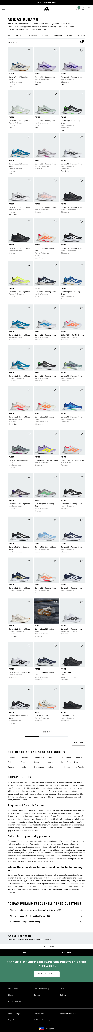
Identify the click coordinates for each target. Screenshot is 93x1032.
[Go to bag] (89, 9)
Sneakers (78, 757)
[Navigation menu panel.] (4, 9)
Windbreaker (66, 757)
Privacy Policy (39, 1014)
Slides (50, 767)
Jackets (11, 767)
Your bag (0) (66, 952)
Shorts (24, 762)
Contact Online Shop (41, 989)
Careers (37, 995)
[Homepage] (46, 10)
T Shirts (11, 762)
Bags (36, 762)
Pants (23, 767)
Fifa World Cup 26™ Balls (78, 767)
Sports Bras (66, 762)
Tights (76, 762)
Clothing (11, 757)
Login (24, 952)
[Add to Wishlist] (29, 51)
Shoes (50, 762)
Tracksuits (65, 767)
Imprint (11, 1020)
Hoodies (24, 757)
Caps (49, 757)
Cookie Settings (14, 1014)
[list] (46, 35)
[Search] (83, 9)
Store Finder (13, 989)
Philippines (50, 1028)
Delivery (63, 995)
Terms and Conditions (68, 1014)
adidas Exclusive (14, 1001)
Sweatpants (39, 757)
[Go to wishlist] (10, 9)
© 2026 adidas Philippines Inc (45, 1020)
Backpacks (39, 767)
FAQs (62, 989)
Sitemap (11, 995)
